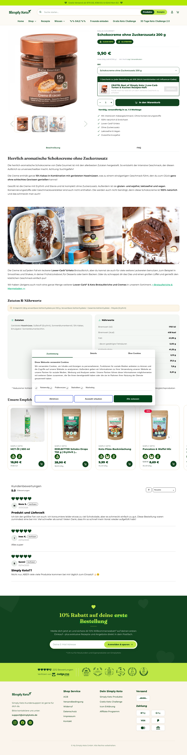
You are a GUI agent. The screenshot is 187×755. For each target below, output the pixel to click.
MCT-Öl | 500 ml (20, 449)
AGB (65, 696)
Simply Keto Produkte (111, 696)
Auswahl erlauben (93, 399)
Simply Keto (17, 446)
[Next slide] (169, 437)
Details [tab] (93, 353)
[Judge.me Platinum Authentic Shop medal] (97, 671)
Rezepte (161, 12)
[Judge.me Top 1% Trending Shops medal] (132, 671)
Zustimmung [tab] (52, 353)
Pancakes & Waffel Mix (157, 449)
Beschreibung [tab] (53, 147)
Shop (31, 21)
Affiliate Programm (110, 711)
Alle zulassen (133, 399)
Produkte (147, 12)
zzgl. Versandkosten (134, 59)
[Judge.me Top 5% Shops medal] (143, 671)
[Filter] (149, 490)
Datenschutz (70, 711)
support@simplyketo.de (24, 715)
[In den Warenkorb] (41, 464)
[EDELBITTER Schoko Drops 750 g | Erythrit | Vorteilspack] (72, 425)
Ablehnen (54, 399)
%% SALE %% (78, 21)
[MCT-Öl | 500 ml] (27, 425)
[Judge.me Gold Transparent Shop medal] (120, 671)
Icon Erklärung (107, 706)
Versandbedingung (73, 701)
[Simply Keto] (20, 12)
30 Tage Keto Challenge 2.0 (155, 21)
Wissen (58, 21)
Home (21, 21)
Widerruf (68, 706)
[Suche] (40, 12)
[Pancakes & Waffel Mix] (160, 425)
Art (98, 64)
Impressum (69, 716)
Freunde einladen (99, 21)
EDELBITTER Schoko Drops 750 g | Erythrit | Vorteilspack (71, 450)
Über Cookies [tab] (134, 353)
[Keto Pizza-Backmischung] (116, 425)
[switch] (51, 388)
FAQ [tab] (139, 147)
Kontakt (67, 721)
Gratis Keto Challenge (124, 21)
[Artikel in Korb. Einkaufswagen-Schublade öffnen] (177, 12)
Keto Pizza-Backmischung (115, 449)
